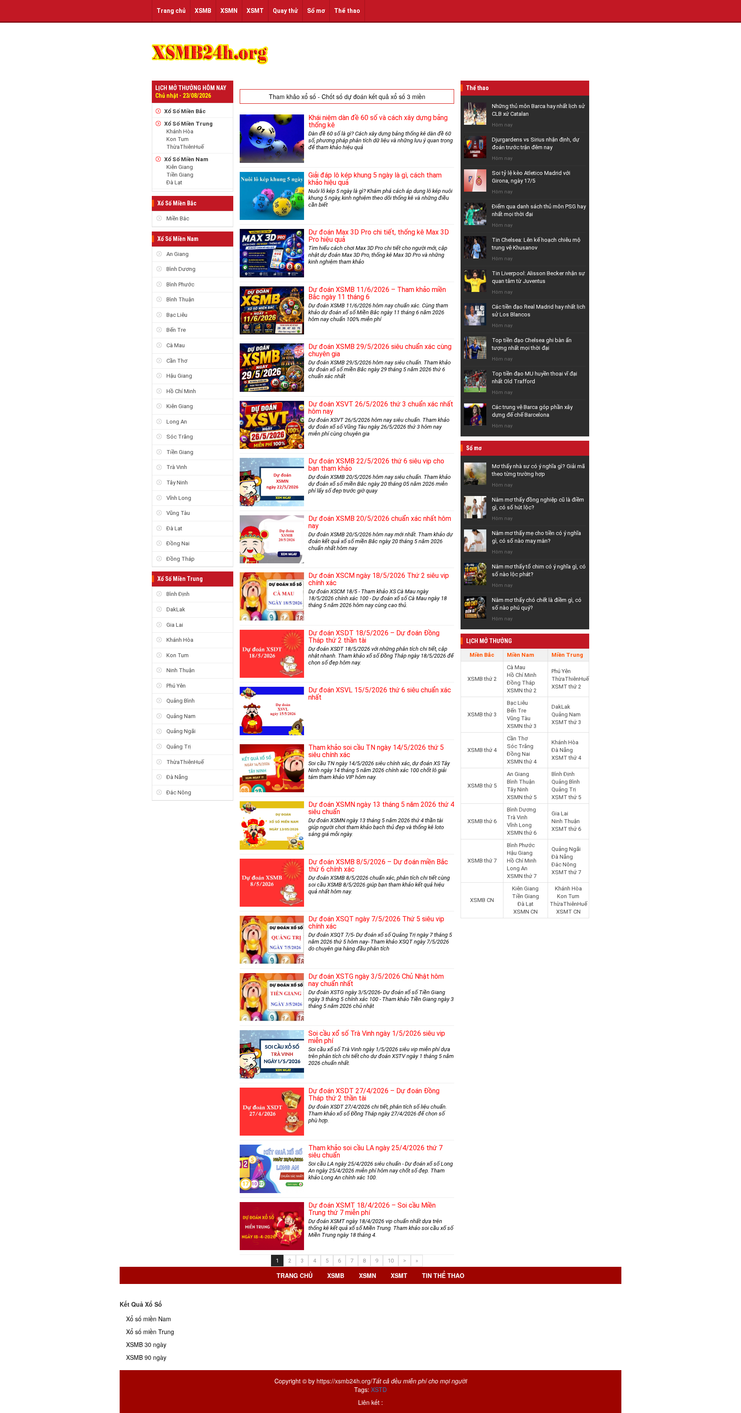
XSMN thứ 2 (521, 690)
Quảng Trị (178, 746)
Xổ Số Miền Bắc (185, 111)
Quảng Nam (180, 716)
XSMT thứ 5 (566, 797)
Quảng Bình (180, 700)
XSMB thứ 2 (482, 679)
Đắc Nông (178, 792)
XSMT (255, 10)
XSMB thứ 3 (482, 714)
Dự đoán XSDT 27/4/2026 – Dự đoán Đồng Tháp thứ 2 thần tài (374, 1094)
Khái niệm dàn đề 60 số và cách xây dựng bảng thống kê (378, 121)
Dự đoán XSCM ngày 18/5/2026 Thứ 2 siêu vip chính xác (378, 579)
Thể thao (347, 10)
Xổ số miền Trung (150, 1331)
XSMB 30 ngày (146, 1344)
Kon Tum (177, 139)
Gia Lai (174, 625)
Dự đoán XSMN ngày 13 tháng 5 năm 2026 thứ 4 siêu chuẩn (381, 808)
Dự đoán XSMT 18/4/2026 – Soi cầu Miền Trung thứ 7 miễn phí (372, 1209)
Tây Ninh (176, 482)
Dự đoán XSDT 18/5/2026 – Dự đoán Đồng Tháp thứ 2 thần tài (374, 636)
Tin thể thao (443, 1275)
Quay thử (285, 10)
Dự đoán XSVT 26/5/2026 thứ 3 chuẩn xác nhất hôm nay (380, 407)
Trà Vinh (176, 467)
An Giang (177, 254)
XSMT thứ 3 (566, 722)
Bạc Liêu (176, 315)
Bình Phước (179, 284)
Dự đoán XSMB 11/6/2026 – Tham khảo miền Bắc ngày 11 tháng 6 (377, 293)
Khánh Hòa (179, 131)
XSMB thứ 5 (482, 785)
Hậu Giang (178, 376)
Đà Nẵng (176, 777)
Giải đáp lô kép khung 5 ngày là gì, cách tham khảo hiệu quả (375, 178)
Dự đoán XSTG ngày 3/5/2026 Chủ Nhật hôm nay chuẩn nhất (376, 980)
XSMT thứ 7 (566, 872)
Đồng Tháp (180, 559)
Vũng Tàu (177, 513)
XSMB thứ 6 (482, 821)
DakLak (175, 609)
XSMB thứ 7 (482, 860)
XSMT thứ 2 (566, 686)
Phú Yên (175, 685)
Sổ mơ (316, 10)
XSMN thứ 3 (521, 726)
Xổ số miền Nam (148, 1318)
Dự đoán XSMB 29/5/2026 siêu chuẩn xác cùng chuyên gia (380, 350)
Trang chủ (171, 10)
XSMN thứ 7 (521, 876)
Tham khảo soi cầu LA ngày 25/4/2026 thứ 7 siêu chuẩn (375, 1151)
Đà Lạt (174, 182)
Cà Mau (175, 345)
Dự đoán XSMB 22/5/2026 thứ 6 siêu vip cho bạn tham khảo (376, 464)
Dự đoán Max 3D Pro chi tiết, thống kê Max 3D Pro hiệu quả (378, 236)
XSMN (229, 10)
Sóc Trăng (179, 436)
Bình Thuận (179, 299)
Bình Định (177, 594)
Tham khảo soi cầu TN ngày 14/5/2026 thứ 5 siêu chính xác (376, 751)
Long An (176, 421)
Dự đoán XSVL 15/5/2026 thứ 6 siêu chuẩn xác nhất (379, 693)
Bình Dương (180, 269)
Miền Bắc (177, 218)
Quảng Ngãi (180, 731)
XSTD (379, 1389)
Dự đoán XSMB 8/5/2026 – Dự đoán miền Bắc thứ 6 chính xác (378, 865)
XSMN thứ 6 (521, 833)
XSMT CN (568, 911)
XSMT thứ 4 (566, 758)
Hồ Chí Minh (180, 391)
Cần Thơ (176, 361)
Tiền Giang (179, 174)
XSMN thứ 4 (521, 761)
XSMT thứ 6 (566, 829)
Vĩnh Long (178, 498)
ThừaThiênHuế (185, 147)
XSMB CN (482, 900)
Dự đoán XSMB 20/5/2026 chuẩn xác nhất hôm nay (379, 522)
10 (391, 1260)
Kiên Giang (179, 167)
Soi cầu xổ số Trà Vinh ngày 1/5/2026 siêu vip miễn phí (376, 1037)
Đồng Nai (177, 543)
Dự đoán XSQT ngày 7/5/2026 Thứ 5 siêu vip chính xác (376, 922)
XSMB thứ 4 (482, 750)
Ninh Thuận (180, 670)
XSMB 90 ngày (146, 1357)
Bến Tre (175, 330)
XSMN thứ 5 (521, 797)
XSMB (203, 10)
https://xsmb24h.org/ (344, 1381)
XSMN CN (525, 911)
